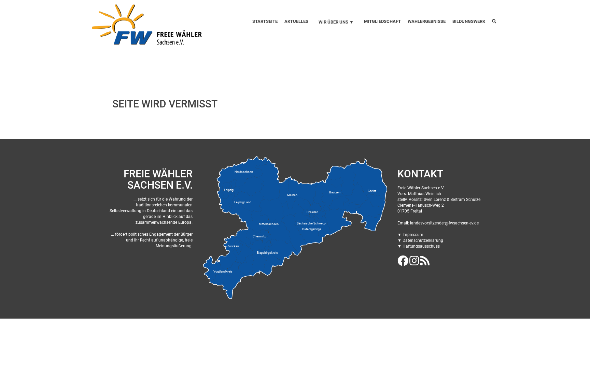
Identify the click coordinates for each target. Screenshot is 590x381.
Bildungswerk (468, 21)
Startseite (265, 21)
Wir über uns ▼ (336, 22)
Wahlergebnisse (427, 21)
